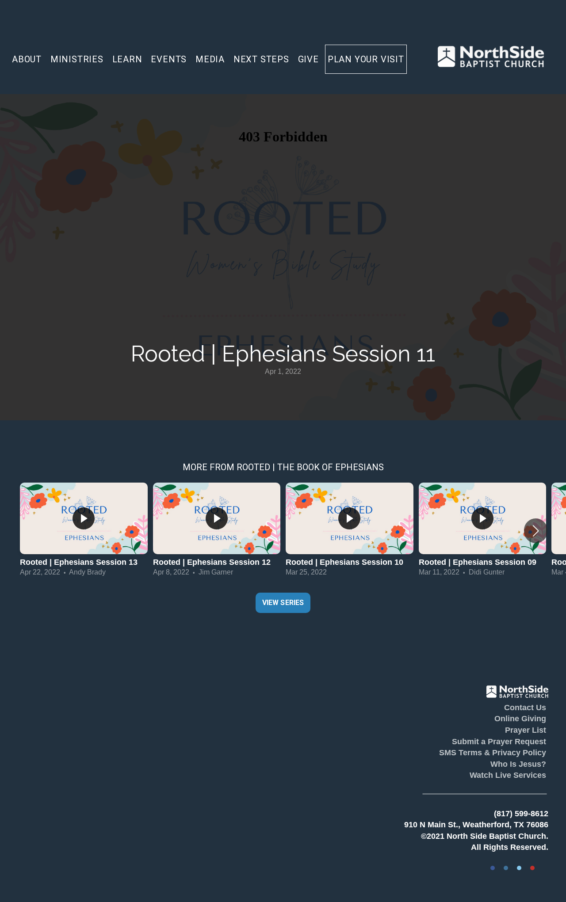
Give (308, 59)
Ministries (78, 59)
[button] (536, 530)
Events (170, 59)
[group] (84, 531)
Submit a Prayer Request (499, 741)
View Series (283, 602)
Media (211, 59)
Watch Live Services (508, 775)
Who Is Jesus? (518, 764)
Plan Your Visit (366, 59)
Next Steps (262, 59)
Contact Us (525, 707)
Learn (128, 59)
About (28, 59)
